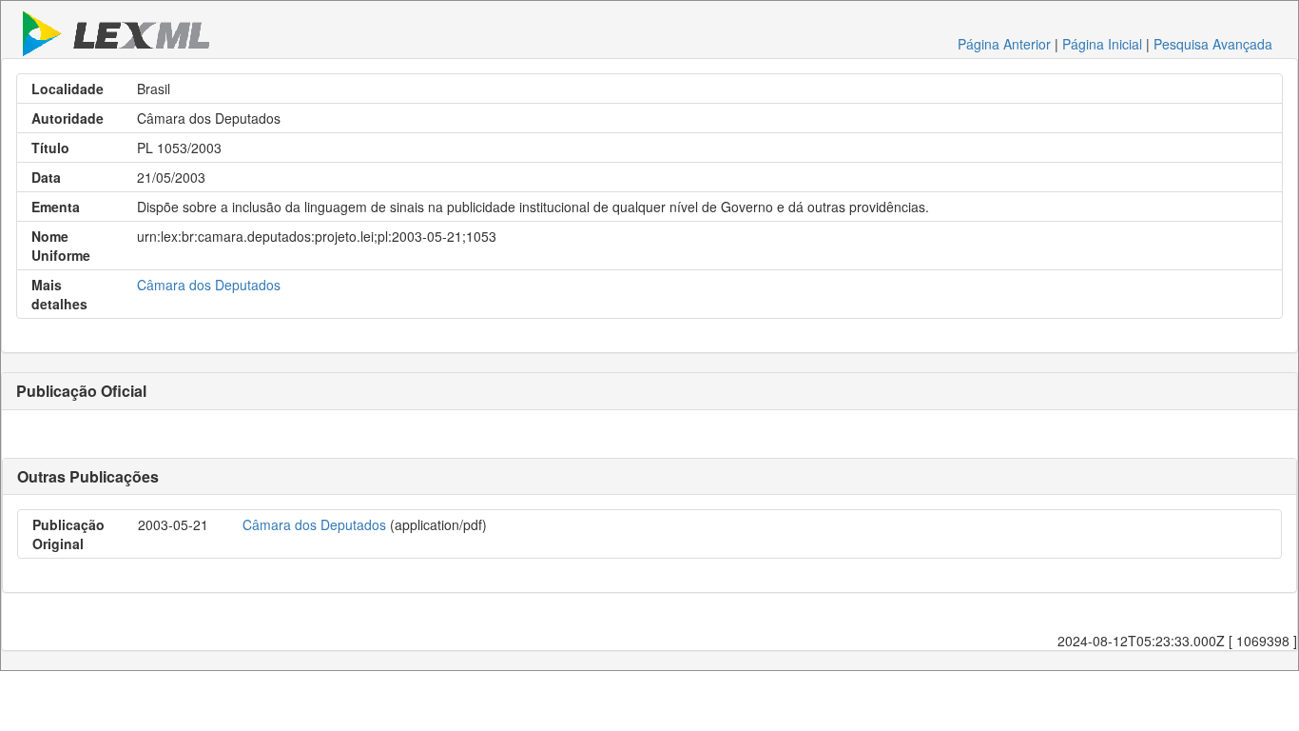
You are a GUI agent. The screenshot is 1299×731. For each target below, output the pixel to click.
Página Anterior (1004, 43)
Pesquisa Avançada (1213, 43)
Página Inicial (1102, 43)
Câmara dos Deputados (209, 284)
